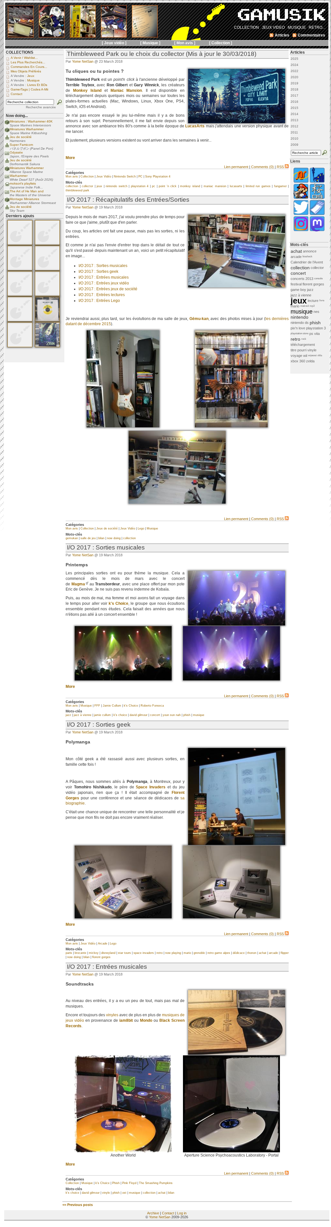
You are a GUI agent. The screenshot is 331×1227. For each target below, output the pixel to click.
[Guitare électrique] (123, 426)
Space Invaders (151, 787)
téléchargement (303, 345)
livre (321, 300)
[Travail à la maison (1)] (236, 286)
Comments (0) (262, 167)
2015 (294, 108)
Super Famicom (21, 144)
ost (124, 1192)
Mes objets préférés (26, 71)
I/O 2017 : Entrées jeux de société (108, 289)
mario (187, 953)
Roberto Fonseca (152, 705)
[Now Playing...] (7, 139)
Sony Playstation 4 (157, 176)
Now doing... (17, 115)
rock (303, 338)
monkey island (190, 186)
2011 (294, 132)
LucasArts (195, 126)
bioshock (307, 256)
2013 (294, 120)
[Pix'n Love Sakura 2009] (317, 198)
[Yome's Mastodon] (317, 230)
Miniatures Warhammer (27, 129)
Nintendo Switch (125, 176)
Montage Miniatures (24, 199)
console (318, 278)
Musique (152, 528)
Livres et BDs (37, 85)
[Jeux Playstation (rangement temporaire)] (231, 426)
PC (140, 176)
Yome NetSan (82, 61)
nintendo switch (116, 186)
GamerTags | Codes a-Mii (29, 89)
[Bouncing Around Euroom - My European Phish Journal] (317, 182)
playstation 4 (140, 186)
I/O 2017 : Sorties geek (98, 271)
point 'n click (167, 186)
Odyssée (16, 152)
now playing (173, 953)
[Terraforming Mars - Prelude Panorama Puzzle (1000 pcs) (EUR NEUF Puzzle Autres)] (19, 346)
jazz (68, 715)
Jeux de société (107, 528)
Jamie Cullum (112, 705)
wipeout (312, 355)
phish (186, 715)
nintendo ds (300, 323)
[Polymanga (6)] (231, 917)
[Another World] (123, 1151)
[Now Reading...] (7, 154)
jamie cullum (102, 715)
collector (87, 186)
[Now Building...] (7, 123)
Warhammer (18, 175)
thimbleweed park (77, 190)
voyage (296, 355)
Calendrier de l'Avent (307, 262)
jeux (99, 186)
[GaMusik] (281, 16)
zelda (310, 361)
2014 (294, 114)
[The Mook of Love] (301, 198)
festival (296, 284)
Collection (87, 176)
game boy (298, 290)
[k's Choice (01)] (123, 679)
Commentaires (311, 35)
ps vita (314, 334)
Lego (141, 528)
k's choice (120, 715)
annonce (309, 251)
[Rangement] (177, 502)
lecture (313, 301)
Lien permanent (236, 167)
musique (198, 715)
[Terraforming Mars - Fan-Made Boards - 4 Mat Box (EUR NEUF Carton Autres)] (19, 320)
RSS (280, 167)
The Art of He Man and (27, 191)
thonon (251, 953)
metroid (304, 305)
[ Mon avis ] (184, 43)
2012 (294, 126)
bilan (101, 538)
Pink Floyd (129, 1183)
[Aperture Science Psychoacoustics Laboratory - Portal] (231, 1151)
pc (153, 186)
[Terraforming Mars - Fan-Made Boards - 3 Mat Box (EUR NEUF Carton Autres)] (19, 295)
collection (72, 186)
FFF (97, 705)
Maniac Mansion (126, 90)
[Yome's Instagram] (301, 230)
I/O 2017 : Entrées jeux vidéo (104, 283)
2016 (294, 101)
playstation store (299, 333)
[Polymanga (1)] (236, 843)
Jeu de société (21, 137)
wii (305, 355)
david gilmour (138, 715)
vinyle (106, 1192)
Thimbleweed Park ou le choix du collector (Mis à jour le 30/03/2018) (161, 53)
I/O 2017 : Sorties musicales (103, 265)
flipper (285, 953)
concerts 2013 (302, 279)
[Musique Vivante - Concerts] (317, 214)
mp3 (312, 305)
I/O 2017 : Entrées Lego (99, 300)
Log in (182, 1213)
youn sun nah (172, 715)
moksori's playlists (23, 183)
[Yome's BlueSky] (301, 214)
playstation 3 (316, 328)
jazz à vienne (82, 715)
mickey (94, 953)
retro (159, 953)
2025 (294, 58)
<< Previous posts (77, 1205)
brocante (80, 953)
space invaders (143, 953)
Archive (153, 1213)
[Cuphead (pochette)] (236, 1053)
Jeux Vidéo (103, 176)
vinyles (112, 1015)
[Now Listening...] (7, 185)
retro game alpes (219, 953)
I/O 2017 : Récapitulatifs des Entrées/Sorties (128, 199)
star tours (124, 953)
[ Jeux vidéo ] (114, 43)
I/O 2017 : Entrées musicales (104, 277)
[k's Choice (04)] (236, 624)
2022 (294, 71)
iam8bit (126, 1020)
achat (262, 953)
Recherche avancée (41, 107)
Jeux (30, 76)
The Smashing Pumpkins (156, 1183)
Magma (78, 584)
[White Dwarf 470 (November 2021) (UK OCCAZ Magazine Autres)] (19, 244)
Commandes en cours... (29, 67)
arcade (273, 953)
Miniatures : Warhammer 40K (31, 121)
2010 (294, 138)
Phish (116, 1183)
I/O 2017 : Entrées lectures (102, 295)
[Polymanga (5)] (123, 917)
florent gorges (101, 957)
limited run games (258, 186)
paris (69, 953)
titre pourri (298, 350)
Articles (297, 52)
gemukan (72, 538)
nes (316, 312)
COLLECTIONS (19, 52)
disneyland (108, 953)
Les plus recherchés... (28, 62)
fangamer (280, 186)
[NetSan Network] (301, 182)
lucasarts (236, 186)
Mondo (146, 1020)
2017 (294, 95)
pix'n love (298, 328)
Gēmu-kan (198, 318)
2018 (294, 89)
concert (155, 715)
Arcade (102, 943)
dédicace (239, 953)
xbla (319, 355)
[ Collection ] (220, 43)
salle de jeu (88, 538)
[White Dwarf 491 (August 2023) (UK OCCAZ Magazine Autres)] (19, 269)
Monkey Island (87, 90)
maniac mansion (215, 186)
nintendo (299, 317)
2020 (294, 77)
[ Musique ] (150, 43)
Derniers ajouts (20, 216)
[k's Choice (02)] (231, 679)
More (70, 157)
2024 (294, 65)
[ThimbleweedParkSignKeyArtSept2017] (236, 121)
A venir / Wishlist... (24, 57)
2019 (294, 83)
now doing (114, 538)
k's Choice (118, 603)
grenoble (199, 953)
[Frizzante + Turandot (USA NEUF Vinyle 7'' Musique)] (47, 320)
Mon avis (72, 176)
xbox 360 (298, 361)
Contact (168, 1213)
